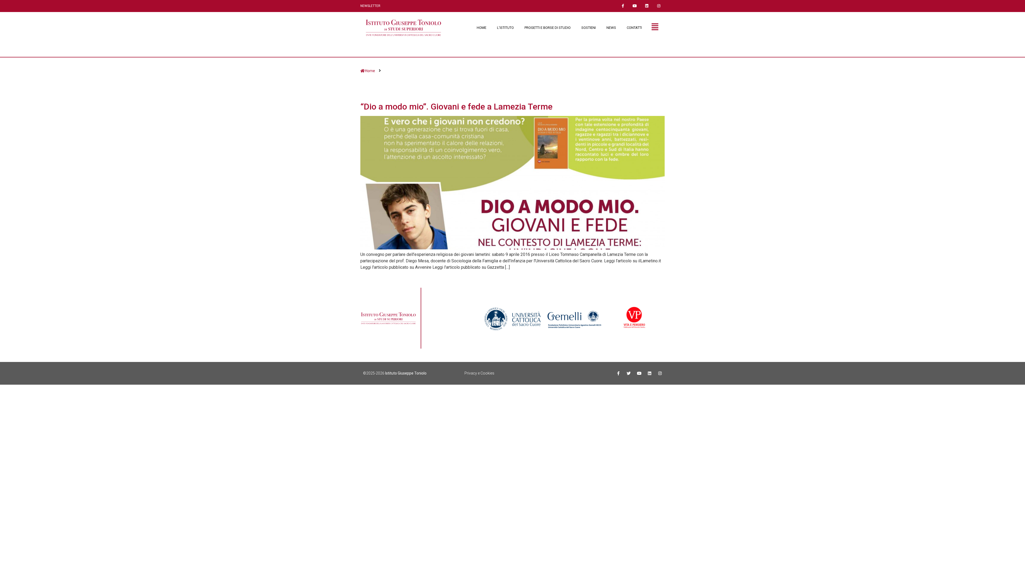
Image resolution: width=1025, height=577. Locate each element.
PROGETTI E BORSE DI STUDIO (548, 28)
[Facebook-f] (623, 6)
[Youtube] (635, 6)
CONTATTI (634, 28)
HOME (481, 28)
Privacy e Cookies (479, 373)
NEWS (611, 28)
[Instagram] (659, 6)
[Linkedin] (647, 6)
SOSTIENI (588, 28)
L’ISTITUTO (505, 28)
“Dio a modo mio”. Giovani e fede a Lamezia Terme (456, 107)
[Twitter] (629, 373)
